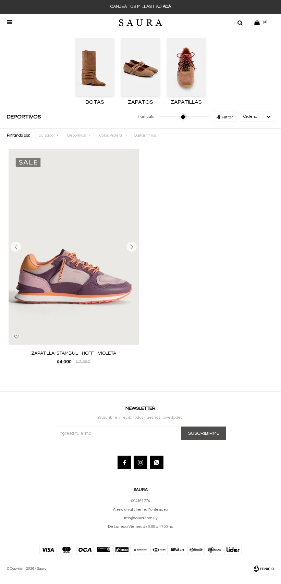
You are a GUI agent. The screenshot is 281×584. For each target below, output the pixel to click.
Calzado (46, 135)
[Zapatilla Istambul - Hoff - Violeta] (74, 246)
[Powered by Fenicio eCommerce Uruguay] (264, 568)
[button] (239, 22)
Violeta (110, 135)
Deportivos (76, 135)
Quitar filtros (145, 135)
